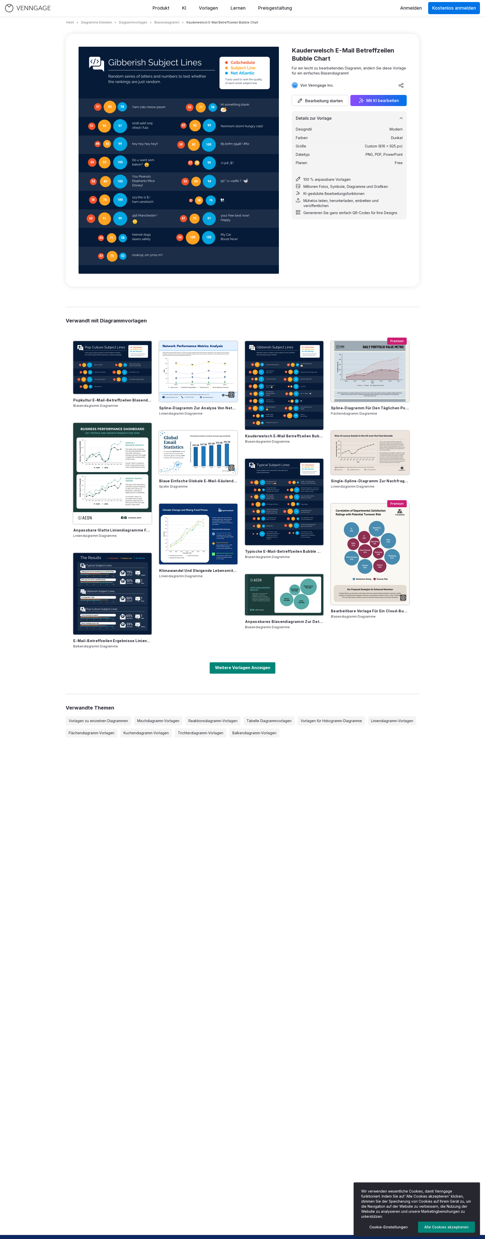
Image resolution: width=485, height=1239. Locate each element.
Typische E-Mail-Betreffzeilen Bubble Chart (284, 551)
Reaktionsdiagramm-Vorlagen (212, 721)
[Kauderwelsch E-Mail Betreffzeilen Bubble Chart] (284, 385)
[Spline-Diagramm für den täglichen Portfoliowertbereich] (370, 371)
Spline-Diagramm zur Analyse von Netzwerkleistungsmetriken (198, 408)
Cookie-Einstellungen (388, 1227)
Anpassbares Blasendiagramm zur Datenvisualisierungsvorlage (284, 621)
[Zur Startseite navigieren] (28, 8)
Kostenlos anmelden (454, 8)
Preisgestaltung (275, 8)
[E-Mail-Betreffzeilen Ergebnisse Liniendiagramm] (112, 594)
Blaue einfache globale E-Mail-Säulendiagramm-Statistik (198, 481)
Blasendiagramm (166, 22)
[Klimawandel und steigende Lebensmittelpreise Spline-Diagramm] (198, 534)
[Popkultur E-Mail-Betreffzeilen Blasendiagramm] (112, 367)
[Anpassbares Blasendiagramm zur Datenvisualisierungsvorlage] (284, 594)
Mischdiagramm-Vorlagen (158, 721)
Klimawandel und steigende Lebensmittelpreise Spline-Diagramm (198, 570)
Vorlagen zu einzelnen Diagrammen (98, 721)
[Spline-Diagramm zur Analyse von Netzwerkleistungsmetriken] (198, 371)
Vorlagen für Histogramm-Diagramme (331, 721)
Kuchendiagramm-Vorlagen (146, 733)
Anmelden (411, 8)
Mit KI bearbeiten (382, 100)
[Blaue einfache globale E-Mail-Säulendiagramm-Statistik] (198, 453)
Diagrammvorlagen (133, 22)
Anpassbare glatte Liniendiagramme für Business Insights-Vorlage (112, 530)
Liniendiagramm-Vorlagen (392, 721)
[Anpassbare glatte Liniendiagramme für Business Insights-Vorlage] (112, 473)
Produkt (161, 8)
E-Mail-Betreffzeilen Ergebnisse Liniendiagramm (112, 641)
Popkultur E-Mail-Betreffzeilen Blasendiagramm (112, 400)
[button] (320, 100)
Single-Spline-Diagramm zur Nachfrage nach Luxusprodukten (370, 481)
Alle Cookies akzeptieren (446, 1227)
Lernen (238, 8)
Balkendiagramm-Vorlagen (254, 733)
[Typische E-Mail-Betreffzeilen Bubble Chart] (284, 502)
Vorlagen (208, 8)
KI (184, 8)
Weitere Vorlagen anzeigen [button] (242, 667)
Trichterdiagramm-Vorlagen (200, 733)
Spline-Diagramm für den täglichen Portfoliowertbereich (370, 408)
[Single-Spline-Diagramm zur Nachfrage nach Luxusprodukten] (370, 453)
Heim (70, 22)
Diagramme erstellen (96, 22)
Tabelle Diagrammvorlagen (269, 721)
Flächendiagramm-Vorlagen (91, 733)
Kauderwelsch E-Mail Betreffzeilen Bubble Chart (284, 436)
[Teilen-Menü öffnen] (401, 85)
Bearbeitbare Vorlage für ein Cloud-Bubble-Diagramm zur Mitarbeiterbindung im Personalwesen (370, 611)
